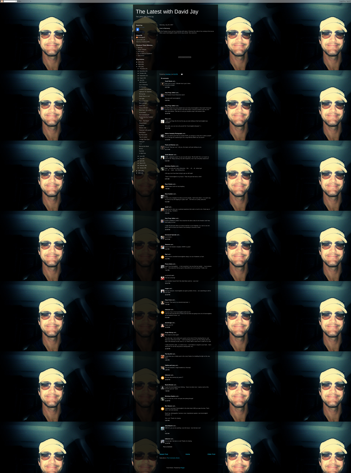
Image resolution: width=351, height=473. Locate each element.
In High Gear (142, 153)
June (141, 156)
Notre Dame (142, 132)
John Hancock (143, 82)
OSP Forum (141, 51)
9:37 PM (167, 87)
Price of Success (143, 101)
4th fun (141, 148)
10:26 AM (167, 229)
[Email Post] (181, 74)
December (142, 68)
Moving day (142, 94)
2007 (139, 66)
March (141, 163)
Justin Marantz (169, 154)
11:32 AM (167, 327)
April (141, 161)
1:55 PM (167, 360)
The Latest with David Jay (167, 12)
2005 (139, 173)
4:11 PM (167, 249)
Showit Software (142, 49)
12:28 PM (167, 400)
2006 (139, 170)
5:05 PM (167, 420)
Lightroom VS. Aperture (145, 91)
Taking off (141, 141)
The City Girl (168, 354)
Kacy (166, 118)
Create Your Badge (140, 31)
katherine (167, 439)
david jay (140, 47)
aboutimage (168, 322)
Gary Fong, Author (170, 92)
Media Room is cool (144, 96)
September (143, 75)
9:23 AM (167, 317)
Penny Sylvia (168, 264)
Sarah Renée (168, 81)
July (141, 80)
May (141, 158)
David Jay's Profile (140, 27)
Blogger (182, 467)
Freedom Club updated (145, 89)
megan (167, 288)
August (142, 78)
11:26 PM (167, 443)
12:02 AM (167, 139)
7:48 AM (167, 391)
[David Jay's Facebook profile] (137, 30)
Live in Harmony (143, 84)
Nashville (141, 151)
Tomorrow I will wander (145, 130)
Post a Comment (167, 446)
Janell (166, 207)
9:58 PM (167, 100)
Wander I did (142, 127)
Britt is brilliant (143, 103)
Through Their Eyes (144, 139)
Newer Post (164, 454)
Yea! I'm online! (143, 137)
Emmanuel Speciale (170, 234)
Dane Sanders (169, 194)
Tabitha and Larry (170, 365)
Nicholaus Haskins (170, 166)
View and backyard (144, 114)
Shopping (141, 125)
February (142, 165)
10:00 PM (167, 379)
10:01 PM (167, 283)
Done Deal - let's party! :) (145, 110)
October (142, 73)
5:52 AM (167, 161)
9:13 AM (167, 201)
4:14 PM (167, 258)
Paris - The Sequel (144, 120)
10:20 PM (167, 113)
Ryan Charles (168, 184)
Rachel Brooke (169, 385)
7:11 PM (167, 270)
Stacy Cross (168, 300)
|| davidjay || (141, 37)
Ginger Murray (169, 332)
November (142, 71)
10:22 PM (167, 128)
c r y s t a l (168, 275)
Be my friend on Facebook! (145, 53)
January (142, 168)
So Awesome (142, 87)
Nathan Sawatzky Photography (173, 133)
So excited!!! (142, 112)
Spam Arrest (141, 55)
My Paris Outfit (143, 134)
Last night (141, 98)
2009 (139, 62)
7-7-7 (140, 144)
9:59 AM (167, 213)
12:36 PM (167, 348)
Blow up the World (144, 146)
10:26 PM (167, 294)
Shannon (167, 244)
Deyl (166, 254)
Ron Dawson (168, 406)
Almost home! (143, 123)
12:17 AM (167, 149)
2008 (139, 64)
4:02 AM (167, 433)
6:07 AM (167, 179)
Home (188, 454)
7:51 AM (167, 304)
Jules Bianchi (169, 425)
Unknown (167, 309)
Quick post (142, 105)
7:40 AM (167, 188)
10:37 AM (167, 239)
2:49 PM (167, 370)
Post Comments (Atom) (173, 458)
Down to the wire (143, 108)
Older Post (211, 454)
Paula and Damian (170, 145)
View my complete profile (143, 41)
